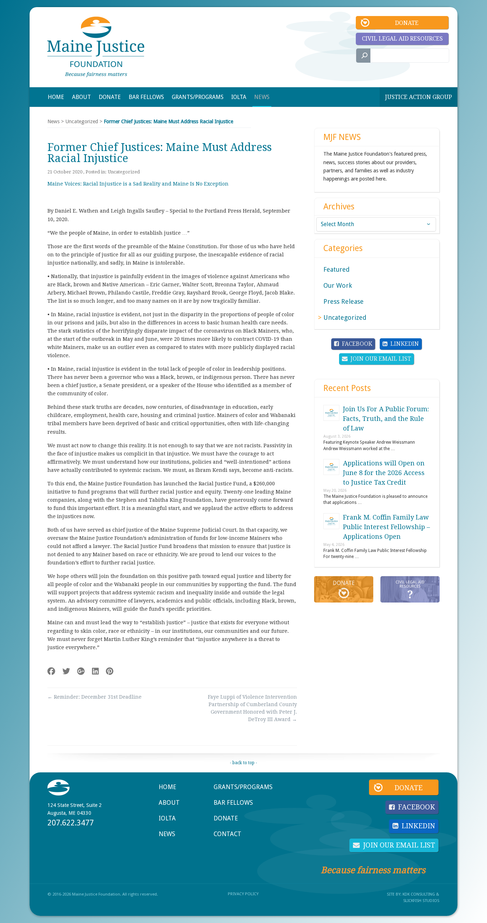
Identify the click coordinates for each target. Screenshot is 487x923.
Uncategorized (81, 121)
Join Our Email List (380, 358)
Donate (407, 23)
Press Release (343, 301)
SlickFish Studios (421, 900)
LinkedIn (404, 343)
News (53, 121)
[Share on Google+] (81, 671)
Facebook (357, 343)
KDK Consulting (419, 894)
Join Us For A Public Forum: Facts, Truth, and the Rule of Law (386, 418)
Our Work (337, 285)
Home (167, 787)
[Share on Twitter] (66, 671)
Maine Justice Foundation (95, 46)
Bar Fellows (233, 802)
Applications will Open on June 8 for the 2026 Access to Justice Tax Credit (384, 472)
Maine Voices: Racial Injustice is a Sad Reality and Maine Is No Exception (138, 184)
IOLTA (167, 818)
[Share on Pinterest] (109, 671)
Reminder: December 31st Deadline (94, 697)
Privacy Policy (243, 893)
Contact (227, 834)
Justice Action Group (418, 97)
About (169, 802)
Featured (336, 269)
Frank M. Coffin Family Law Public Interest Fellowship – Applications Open (386, 526)
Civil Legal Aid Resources (402, 38)
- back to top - (243, 762)
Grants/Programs (243, 787)
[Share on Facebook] (51, 671)
